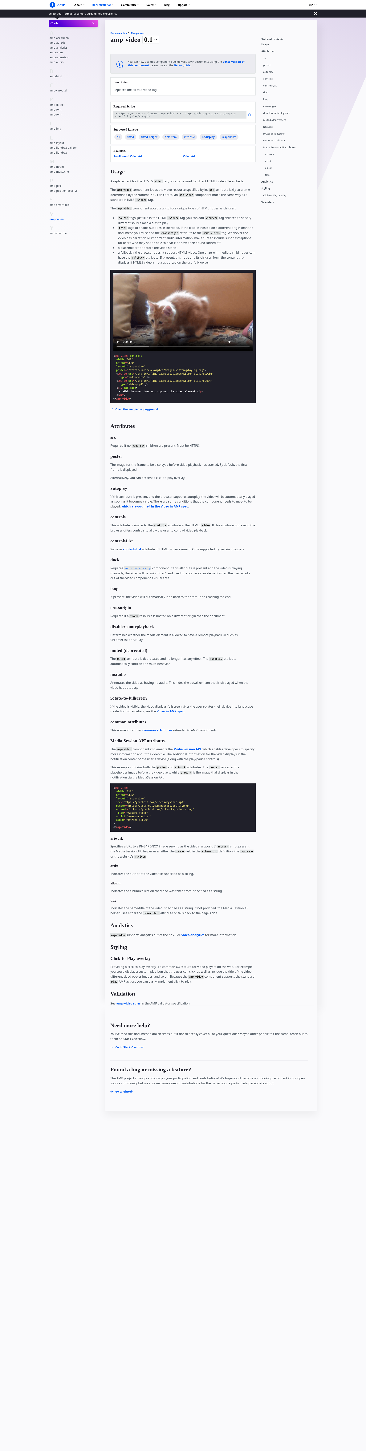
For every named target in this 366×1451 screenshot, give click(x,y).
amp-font (55, 109)
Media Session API (187, 749)
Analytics (267, 181)
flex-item (171, 137)
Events (150, 4)
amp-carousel (58, 90)
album (268, 168)
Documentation (102, 4)
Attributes (267, 51)
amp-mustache (59, 171)
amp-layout (57, 143)
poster (267, 65)
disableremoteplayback (276, 113)
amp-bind (56, 76)
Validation (267, 202)
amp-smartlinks (60, 205)
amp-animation (59, 57)
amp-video (57, 219)
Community (128, 4)
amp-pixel (56, 186)
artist (268, 161)
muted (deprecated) (274, 120)
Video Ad (189, 156)
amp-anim (56, 52)
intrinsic (189, 137)
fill (118, 137)
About (78, 4)
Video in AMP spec (170, 711)
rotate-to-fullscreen (274, 133)
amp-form (56, 114)
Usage (265, 44)
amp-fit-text (57, 105)
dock (266, 92)
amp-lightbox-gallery (63, 147)
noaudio (268, 126)
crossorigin (269, 106)
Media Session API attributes (279, 147)
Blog (167, 4)
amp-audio (56, 62)
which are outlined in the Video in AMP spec (154, 506)
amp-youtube (58, 233)
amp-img (55, 128)
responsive (229, 137)
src (264, 58)
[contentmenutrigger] (287, 40)
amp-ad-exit (57, 42)
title (267, 174)
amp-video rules (128, 1003)
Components (137, 33)
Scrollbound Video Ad (127, 156)
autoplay (268, 72)
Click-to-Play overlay (274, 195)
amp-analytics (58, 47)
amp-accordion (59, 37)
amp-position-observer (64, 190)
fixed (130, 137)
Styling (265, 188)
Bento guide (182, 65)
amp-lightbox (58, 152)
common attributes (274, 140)
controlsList (270, 85)
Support (182, 4)
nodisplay (208, 137)
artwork (269, 154)
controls (268, 78)
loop (265, 99)
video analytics (192, 935)
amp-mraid (57, 166)
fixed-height (149, 137)
